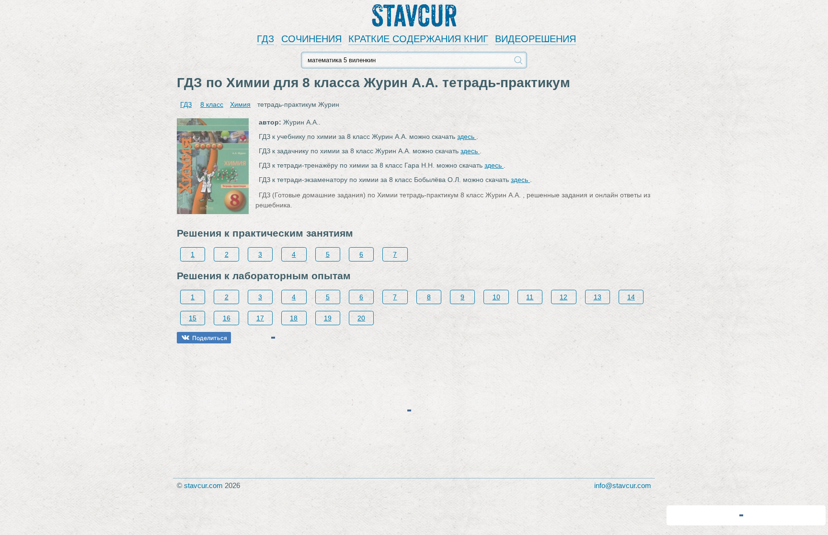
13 (597, 297)
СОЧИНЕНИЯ (311, 39)
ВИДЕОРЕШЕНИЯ (535, 39)
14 (631, 297)
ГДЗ (265, 39)
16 (226, 318)
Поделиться (209, 337)
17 (260, 318)
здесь (466, 136)
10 (496, 297)
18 (294, 318)
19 (328, 318)
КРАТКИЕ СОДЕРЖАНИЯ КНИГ (418, 39)
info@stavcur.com (622, 485)
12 (563, 297)
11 (529, 297)
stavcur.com (203, 485)
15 (192, 318)
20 (361, 318)
